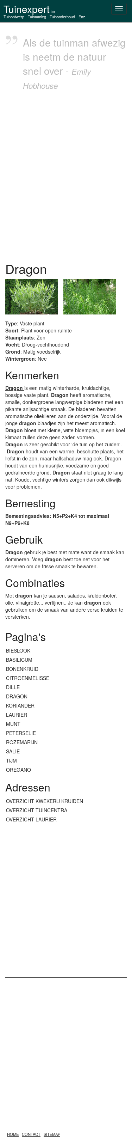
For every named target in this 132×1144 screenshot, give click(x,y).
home (13, 1134)
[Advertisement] (66, 174)
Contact (31, 1134)
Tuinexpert (29, 9)
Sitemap (52, 1134)
